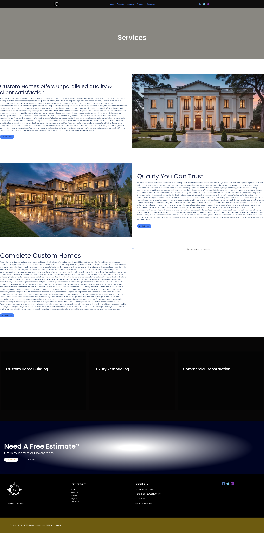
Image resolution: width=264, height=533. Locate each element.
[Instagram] (208, 4)
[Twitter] (204, 4)
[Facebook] (200, 4)
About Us (120, 4)
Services (130, 4)
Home (111, 4)
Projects (140, 4)
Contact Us (151, 4)
